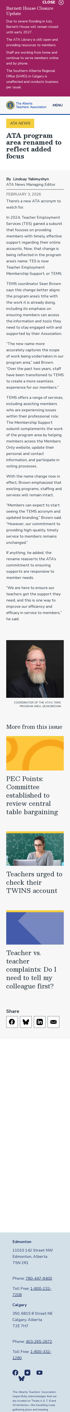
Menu (58, 105)
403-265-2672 (39, 1341)
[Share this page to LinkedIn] (39, 1022)
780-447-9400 (39, 1278)
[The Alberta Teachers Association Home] (26, 105)
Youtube (39, 1373)
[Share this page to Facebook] (12, 1022)
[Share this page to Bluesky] (26, 1022)
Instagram (27, 1373)
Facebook (15, 1373)
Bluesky (21, 1378)
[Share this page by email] (53, 1022)
